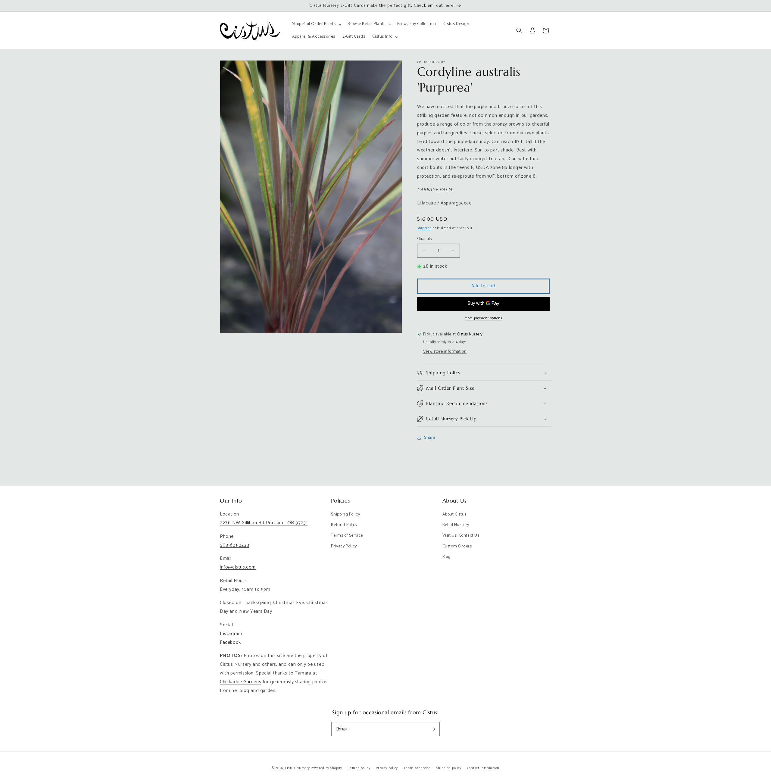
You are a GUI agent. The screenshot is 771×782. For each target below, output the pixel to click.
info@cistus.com (238, 567)
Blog (446, 556)
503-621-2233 (234, 545)
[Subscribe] (432, 729)
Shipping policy (449, 768)
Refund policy (359, 768)
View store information (445, 351)
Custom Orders (457, 546)
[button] (316, 24)
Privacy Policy (344, 546)
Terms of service (417, 768)
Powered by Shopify (326, 768)
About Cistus (454, 514)
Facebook (230, 642)
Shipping (424, 228)
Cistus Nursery (297, 768)
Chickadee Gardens (240, 682)
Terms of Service (347, 535)
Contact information (483, 768)
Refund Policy (344, 525)
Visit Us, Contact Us (460, 535)
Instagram (231, 634)
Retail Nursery (455, 525)
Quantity (424, 239)
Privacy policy (387, 768)
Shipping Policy (345, 514)
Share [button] (429, 437)
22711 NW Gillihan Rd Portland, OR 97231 (263, 523)
